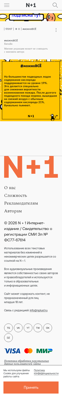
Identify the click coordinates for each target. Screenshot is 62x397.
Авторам (13, 211)
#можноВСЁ (11, 40)
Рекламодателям (21, 203)
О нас (10, 187)
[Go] (6, 5)
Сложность (15, 195)
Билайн (8, 44)
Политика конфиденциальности (46, 372)
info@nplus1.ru (39, 310)
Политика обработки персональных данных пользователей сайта (26, 362)
